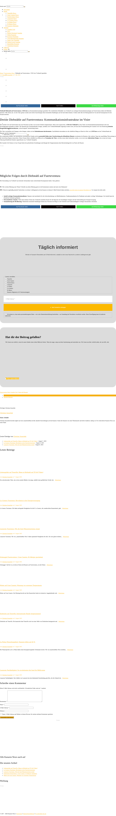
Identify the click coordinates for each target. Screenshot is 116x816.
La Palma (9, 286)
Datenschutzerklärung (28, 813)
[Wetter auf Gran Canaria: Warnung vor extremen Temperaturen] (58, 574)
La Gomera (10, 288)
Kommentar (3, 701)
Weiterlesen (58, 480)
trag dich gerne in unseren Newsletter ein (80, 190)
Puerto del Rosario (23, 392)
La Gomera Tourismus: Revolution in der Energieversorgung (19, 443)
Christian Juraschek (6, 413)
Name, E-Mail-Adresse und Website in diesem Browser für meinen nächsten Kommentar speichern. (27, 714)
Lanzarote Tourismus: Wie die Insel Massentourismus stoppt (19, 444)
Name (2, 704)
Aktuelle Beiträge (8, 397)
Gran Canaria (10, 281)
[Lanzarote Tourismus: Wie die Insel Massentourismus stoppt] (58, 518)
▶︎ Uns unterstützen (12, 378)
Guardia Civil (14, 392)
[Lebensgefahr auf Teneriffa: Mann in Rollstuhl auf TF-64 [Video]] (58, 461)
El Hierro (9, 290)
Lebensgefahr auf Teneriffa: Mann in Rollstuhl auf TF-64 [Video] (20, 441)
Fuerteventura (10, 282)
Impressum (19, 813)
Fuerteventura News (5, 392)
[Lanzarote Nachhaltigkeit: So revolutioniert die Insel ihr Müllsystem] (58, 659)
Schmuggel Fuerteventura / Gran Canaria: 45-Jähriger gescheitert (20, 773)
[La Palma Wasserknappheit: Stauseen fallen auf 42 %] (58, 631)
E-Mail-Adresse (4, 708)
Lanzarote (9, 284)
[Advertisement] (54, 89)
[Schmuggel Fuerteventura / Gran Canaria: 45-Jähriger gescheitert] (58, 546)
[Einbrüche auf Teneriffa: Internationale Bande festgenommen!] (58, 602)
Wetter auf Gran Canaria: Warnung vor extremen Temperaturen (20, 775)
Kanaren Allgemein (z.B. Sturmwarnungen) (18, 292)
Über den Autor (8, 395)
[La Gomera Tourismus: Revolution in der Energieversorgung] (58, 489)
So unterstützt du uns (40, 813)
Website (2, 711)
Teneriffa (9, 279)
